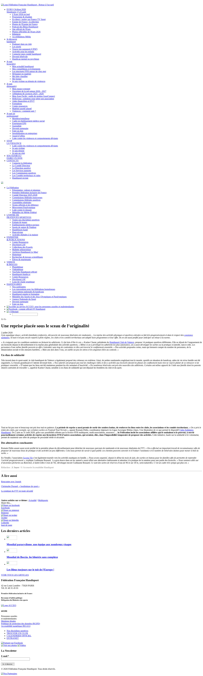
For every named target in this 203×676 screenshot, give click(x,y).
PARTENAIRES (14, 284)
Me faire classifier (20, 76)
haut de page (6, 525)
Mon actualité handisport (23, 66)
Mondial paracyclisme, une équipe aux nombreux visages (39, 544)
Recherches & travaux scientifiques (27, 257)
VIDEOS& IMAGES (12, 263)
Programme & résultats (22, 17)
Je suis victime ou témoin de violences (28, 81)
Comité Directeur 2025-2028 (24, 195)
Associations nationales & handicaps (28, 292)
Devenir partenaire (20, 128)
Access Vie (28, 458)
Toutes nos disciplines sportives (25, 220)
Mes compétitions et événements (26, 69)
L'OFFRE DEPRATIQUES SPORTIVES (19, 216)
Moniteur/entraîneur (20, 118)
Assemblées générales (21, 202)
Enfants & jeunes (19, 222)
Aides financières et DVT (23, 101)
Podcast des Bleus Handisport (25, 27)
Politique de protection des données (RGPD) (20, 623)
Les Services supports (21, 170)
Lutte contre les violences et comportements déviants (35, 138)
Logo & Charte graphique (23, 282)
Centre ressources (19, 106)
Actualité (32, 500)
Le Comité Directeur (21, 165)
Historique (16, 254)
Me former (16, 79)
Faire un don (17, 131)
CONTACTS (13, 160)
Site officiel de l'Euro (21, 29)
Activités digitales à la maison (25, 235)
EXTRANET (13, 638)
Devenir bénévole (20, 56)
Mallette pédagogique (21, 249)
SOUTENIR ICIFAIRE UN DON (14, 157)
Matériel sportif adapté (22, 108)
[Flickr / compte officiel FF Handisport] (9, 645)
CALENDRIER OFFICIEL (19, 636)
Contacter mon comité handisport (26, 54)
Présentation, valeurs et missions (26, 190)
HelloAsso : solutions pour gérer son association (33, 98)
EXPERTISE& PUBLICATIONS (16, 238)
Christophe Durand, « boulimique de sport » (20, 486)
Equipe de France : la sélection (25, 22)
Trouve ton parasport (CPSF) (24, 49)
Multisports (43, 500)
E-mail (5, 656)
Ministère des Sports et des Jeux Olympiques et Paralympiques (39, 297)
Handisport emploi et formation (25, 294)
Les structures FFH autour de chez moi (29, 71)
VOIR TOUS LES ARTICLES (15, 575)
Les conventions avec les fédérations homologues (33, 289)
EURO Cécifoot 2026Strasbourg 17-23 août (16, 10)
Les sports (16, 46)
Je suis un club (18, 153)
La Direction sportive (21, 168)
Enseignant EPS (19, 123)
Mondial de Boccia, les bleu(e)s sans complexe (32, 557)
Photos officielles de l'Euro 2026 (26, 32)
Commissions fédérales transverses (27, 197)
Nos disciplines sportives (17, 631)
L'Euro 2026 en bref (21, 14)
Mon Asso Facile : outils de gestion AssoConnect (33, 96)
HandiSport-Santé (20, 230)
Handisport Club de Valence (122, 342)
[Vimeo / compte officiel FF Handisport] (22, 645)
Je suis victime (18, 148)
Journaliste (16, 126)
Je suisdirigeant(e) (12, 85)
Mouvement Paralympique (23, 207)
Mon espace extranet (21, 89)
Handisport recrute (20, 178)
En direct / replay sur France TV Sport (29, 19)
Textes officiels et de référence (25, 205)
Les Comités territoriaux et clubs (26, 175)
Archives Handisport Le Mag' (25, 252)
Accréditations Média (21, 37)
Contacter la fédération (22, 163)
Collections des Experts (22, 247)
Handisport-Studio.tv (21, 274)
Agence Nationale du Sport (24, 299)
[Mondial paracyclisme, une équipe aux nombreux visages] (12, 539)
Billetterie (16, 34)
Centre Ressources (20, 242)
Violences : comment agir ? (24, 111)
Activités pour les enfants (23, 51)
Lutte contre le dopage (22, 210)
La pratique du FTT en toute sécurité (17, 491)
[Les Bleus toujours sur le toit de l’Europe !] (12, 564)
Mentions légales (8, 621)
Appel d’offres (18, 136)
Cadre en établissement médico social (28, 121)
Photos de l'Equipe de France (25, 24)
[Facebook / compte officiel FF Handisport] (12, 643)
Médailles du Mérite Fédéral (24, 212)
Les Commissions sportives (24, 173)
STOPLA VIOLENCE (14, 142)
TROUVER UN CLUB (17, 633)
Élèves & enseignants (21, 259)
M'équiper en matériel (21, 74)
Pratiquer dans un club (22, 44)
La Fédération (13, 187)
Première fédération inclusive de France (29, 192)
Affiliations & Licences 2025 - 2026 (28, 94)
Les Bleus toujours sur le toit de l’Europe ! (30, 569)
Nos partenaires (19, 287)
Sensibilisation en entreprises (24, 133)
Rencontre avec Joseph (11, 481)
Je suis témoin (18, 151)
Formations (17, 103)
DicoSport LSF (19, 244)
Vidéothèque (17, 269)
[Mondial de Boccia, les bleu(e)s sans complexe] (12, 552)
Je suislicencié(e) (11, 62)
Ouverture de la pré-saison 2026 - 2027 (29, 91)
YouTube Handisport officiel (24, 272)
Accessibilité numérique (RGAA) (15, 626)
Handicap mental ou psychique (25, 59)
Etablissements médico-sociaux (25, 225)
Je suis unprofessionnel (12, 114)
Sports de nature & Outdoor (24, 227)
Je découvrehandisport (12, 40)
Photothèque (17, 267)
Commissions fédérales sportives (26, 200)
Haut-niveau (17, 232)
